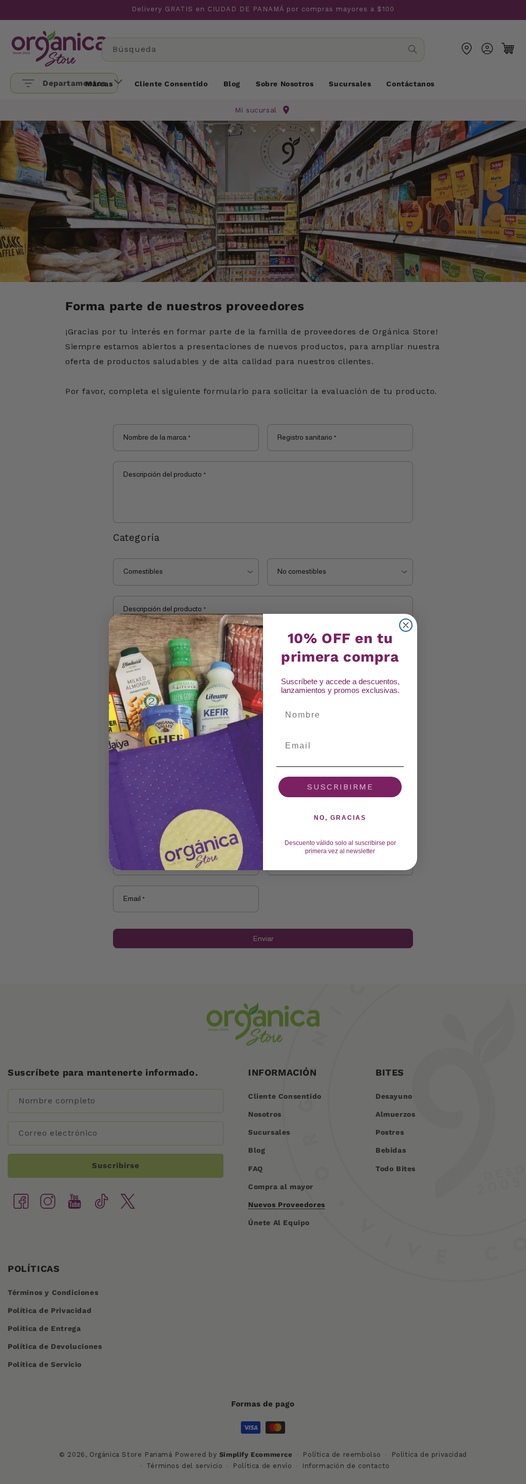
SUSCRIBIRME (340, 787)
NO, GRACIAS (340, 817)
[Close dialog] (406, 625)
